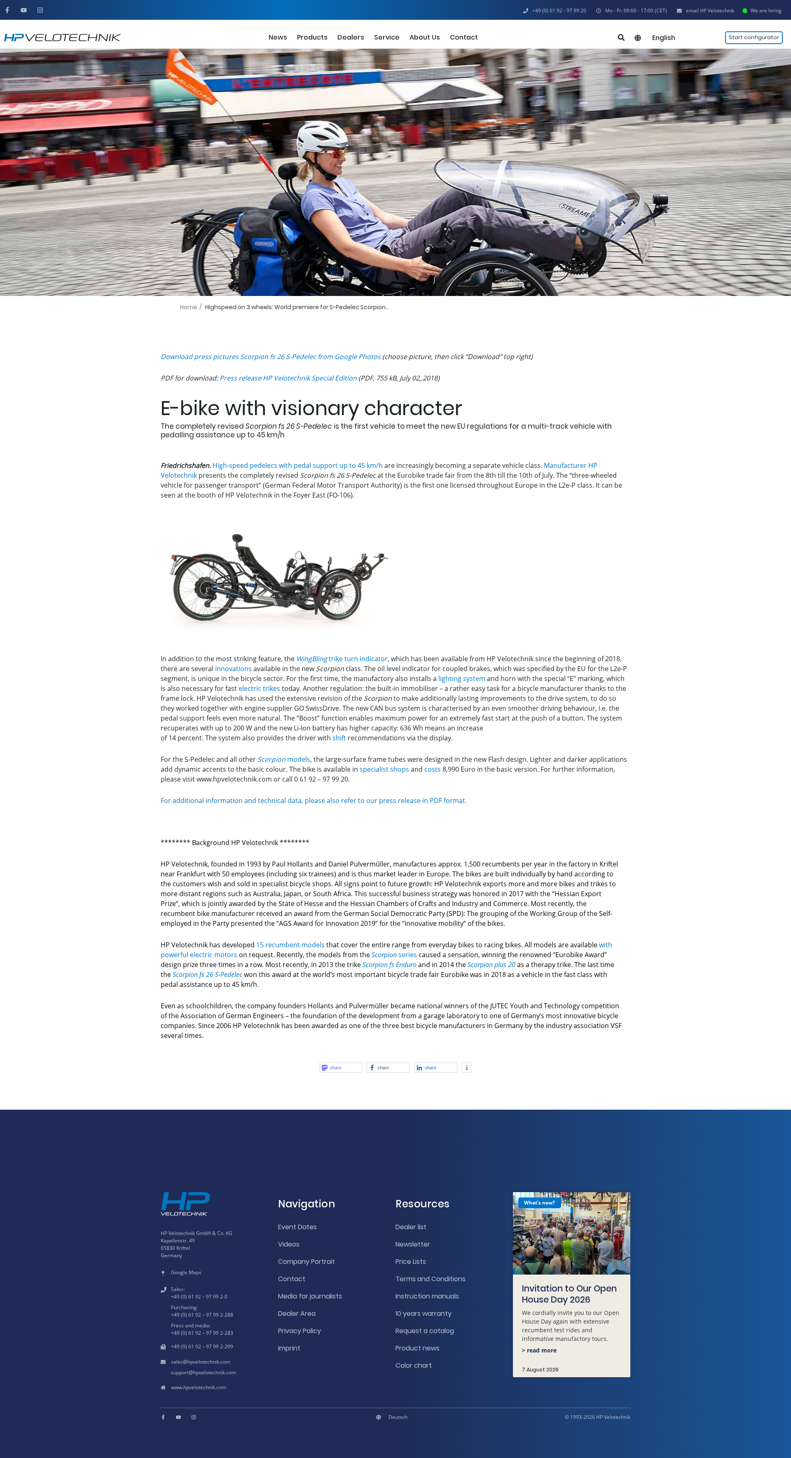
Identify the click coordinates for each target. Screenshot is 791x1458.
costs (432, 769)
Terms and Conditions (431, 1279)
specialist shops (384, 769)
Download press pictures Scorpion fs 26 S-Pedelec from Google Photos (271, 356)
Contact (291, 1279)
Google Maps (186, 1272)
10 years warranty (424, 1313)
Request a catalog (425, 1331)
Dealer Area (297, 1313)
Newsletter (413, 1244)
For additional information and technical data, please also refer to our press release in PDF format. (314, 800)
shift (339, 737)
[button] (631, 10)
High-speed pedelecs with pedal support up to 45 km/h (298, 465)
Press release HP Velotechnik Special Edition (288, 378)
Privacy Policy (299, 1331)
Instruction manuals (427, 1296)
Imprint (289, 1348)
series (394, 954)
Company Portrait (306, 1261)
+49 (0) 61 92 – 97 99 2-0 (199, 1296)
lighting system (461, 678)
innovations (233, 668)
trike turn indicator (342, 658)
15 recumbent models (290, 944)
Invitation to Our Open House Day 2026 (569, 1293)
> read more (539, 1350)
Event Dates (297, 1227)
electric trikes (259, 688)
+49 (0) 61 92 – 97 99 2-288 (202, 1314)
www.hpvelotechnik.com (198, 1387)
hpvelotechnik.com (208, 1361)
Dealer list (411, 1227)
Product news (418, 1348)
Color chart (414, 1365)
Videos (289, 1244)
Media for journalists (310, 1296)
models (283, 759)
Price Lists (411, 1261)
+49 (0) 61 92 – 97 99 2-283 (202, 1332)
